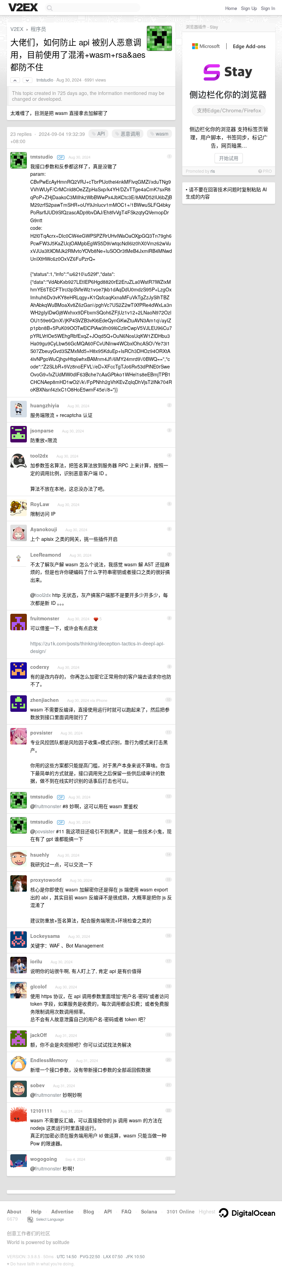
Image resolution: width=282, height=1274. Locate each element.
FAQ (126, 1211)
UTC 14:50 (67, 1256)
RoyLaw (39, 504)
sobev (37, 1085)
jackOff (38, 1034)
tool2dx (39, 455)
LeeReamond (45, 554)
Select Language (48, 1219)
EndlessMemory (49, 1060)
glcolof (38, 986)
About (14, 1211)
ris (212, 171)
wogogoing (43, 1158)
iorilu (36, 961)
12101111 (41, 1110)
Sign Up (249, 8)
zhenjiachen (44, 699)
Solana (149, 1211)
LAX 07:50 (113, 1256)
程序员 (38, 28)
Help (36, 1211)
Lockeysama (45, 935)
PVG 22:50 (90, 1256)
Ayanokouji (43, 529)
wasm (161, 133)
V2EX (16, 28)
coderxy (39, 666)
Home (231, 8)
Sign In (268, 8)
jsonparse (42, 430)
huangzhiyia (44, 405)
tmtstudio (44, 80)
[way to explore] (24, 8)
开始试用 (228, 157)
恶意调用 (129, 133)
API (100, 133)
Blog (88, 1211)
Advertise (62, 1211)
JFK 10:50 (135, 1256)
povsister (41, 732)
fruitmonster (44, 618)
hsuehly (39, 854)
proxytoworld (46, 879)
